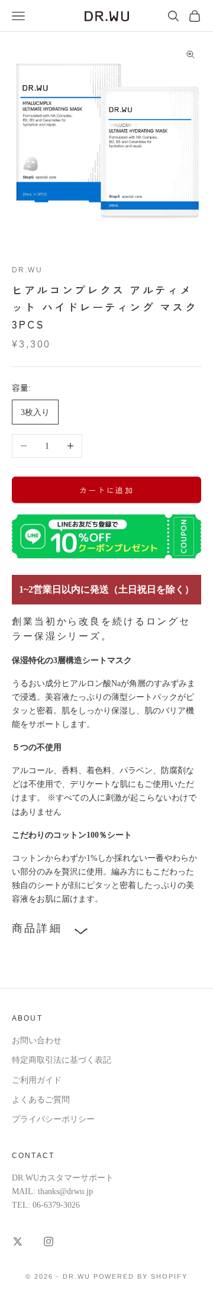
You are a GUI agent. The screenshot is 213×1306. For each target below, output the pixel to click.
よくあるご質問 (41, 1099)
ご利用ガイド (37, 1080)
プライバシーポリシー (53, 1119)
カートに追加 (106, 490)
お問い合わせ (37, 1040)
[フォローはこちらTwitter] (18, 1241)
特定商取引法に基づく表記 (61, 1060)
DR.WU (27, 270)
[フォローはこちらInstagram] (48, 1241)
